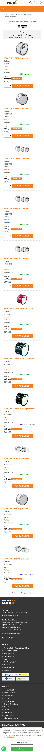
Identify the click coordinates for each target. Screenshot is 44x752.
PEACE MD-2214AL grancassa (16, 559)
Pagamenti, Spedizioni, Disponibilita (16, 648)
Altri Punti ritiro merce (12, 634)
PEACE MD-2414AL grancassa (16, 208)
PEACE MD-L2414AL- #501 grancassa (19, 358)
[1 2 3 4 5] (8, 536)
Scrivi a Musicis (9, 690)
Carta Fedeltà (8, 715)
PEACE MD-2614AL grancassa (16, 158)
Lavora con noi (9, 701)
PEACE (6, 69)
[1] (8, 286)
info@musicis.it (12, 615)
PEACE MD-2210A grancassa (16, 509)
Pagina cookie (9, 665)
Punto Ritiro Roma (10, 707)
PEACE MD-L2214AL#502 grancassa (19, 308)
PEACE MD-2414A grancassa (16, 108)
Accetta (22, 749)
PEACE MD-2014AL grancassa (16, 458)
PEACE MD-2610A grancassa (16, 58)
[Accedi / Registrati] (36, 3)
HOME (2, 8)
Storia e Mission (9, 693)
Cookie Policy (11, 737)
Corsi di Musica (9, 712)
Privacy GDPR (9, 653)
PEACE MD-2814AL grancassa (16, 258)
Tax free (7, 709)
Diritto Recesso (9, 656)
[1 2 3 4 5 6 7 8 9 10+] (8, 86)
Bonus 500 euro (9, 667)
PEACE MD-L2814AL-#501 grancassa (19, 409)
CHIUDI (42, 730)
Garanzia (7, 659)
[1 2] (8, 186)
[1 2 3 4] (8, 136)
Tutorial (6, 698)
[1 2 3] (8, 236)
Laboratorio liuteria (11, 718)
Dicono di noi (8, 696)
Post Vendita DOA (10, 662)
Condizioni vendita (10, 651)
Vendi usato (8, 670)
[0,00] (41, 3)
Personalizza (22, 742)
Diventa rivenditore (11, 704)
